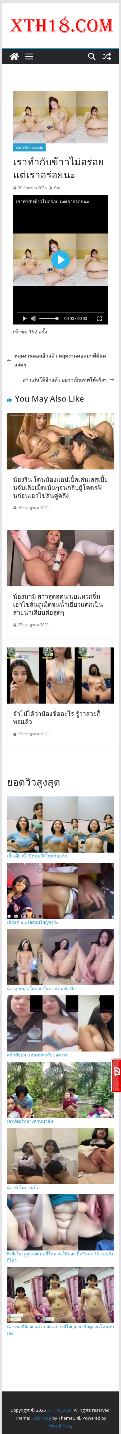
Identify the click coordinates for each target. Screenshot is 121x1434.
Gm (57, 187)
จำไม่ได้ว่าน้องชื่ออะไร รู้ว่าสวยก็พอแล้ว (57, 717)
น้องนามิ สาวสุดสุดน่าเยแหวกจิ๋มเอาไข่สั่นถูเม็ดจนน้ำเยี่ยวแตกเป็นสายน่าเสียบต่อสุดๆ (58, 604)
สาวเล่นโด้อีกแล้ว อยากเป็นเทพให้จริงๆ (65, 379)
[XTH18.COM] (14, 56)
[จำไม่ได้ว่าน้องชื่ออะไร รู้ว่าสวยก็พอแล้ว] (60, 651)
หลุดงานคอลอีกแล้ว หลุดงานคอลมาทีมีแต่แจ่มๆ (60, 360)
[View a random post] (106, 56)
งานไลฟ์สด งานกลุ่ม (29, 147)
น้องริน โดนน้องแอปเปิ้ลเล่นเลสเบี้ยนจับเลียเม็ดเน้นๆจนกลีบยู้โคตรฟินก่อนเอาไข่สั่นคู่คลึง (60, 487)
